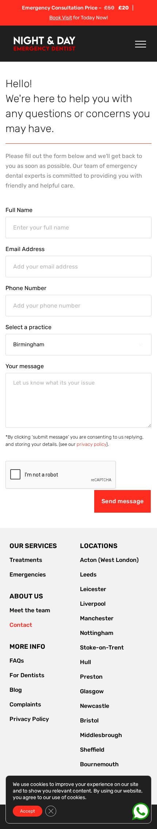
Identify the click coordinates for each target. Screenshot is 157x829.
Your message (24, 366)
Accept (27, 811)
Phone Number (25, 288)
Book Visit (60, 18)
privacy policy (91, 444)
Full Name (18, 210)
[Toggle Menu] (140, 44)
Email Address (25, 249)
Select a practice (28, 327)
